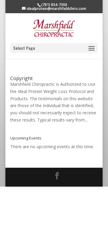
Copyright (21, 78)
